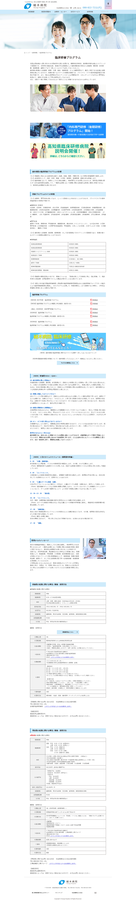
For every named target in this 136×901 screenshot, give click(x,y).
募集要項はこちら (68, 632)
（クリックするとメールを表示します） (62, 657)
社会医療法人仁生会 (63, 8)
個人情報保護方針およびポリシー (40, 892)
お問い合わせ (77, 8)
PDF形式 (95, 300)
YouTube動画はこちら (68, 363)
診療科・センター (61, 11)
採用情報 (90, 11)
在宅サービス (75, 11)
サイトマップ (58, 892)
